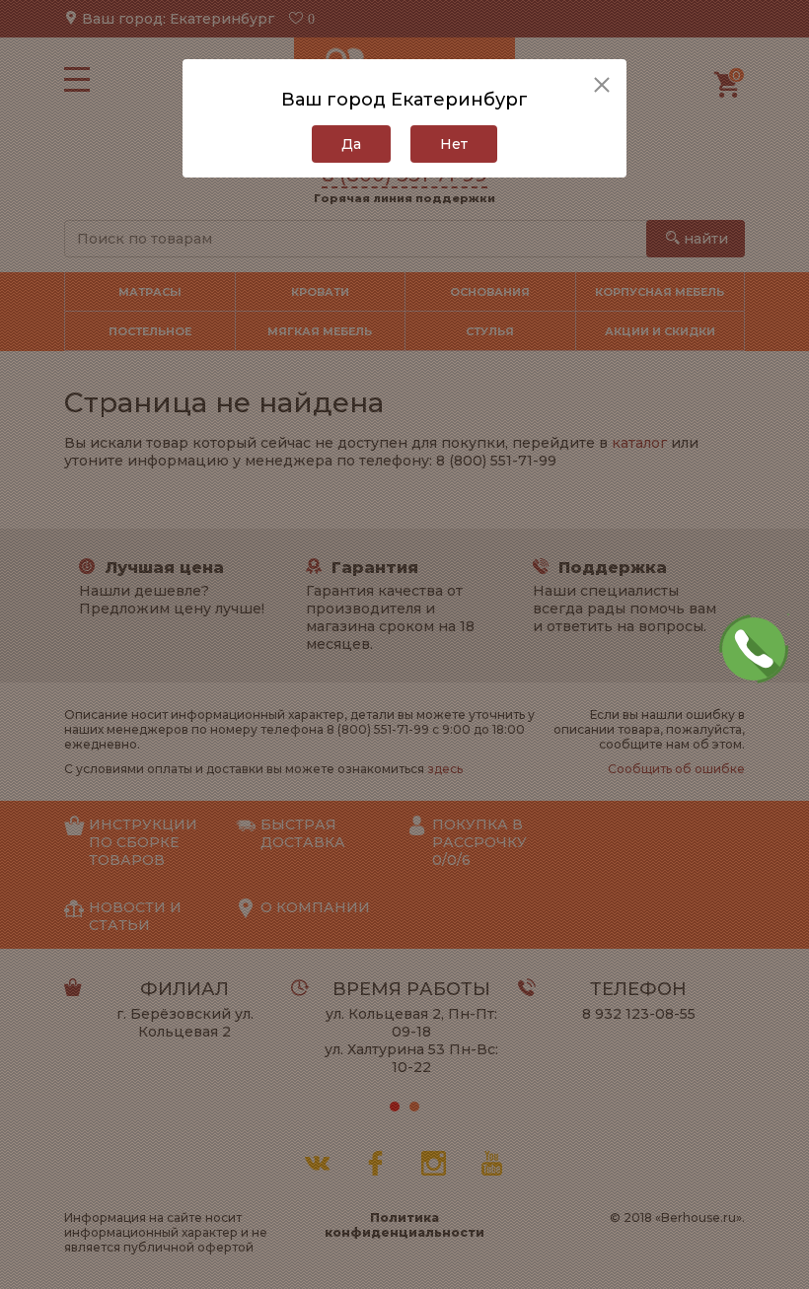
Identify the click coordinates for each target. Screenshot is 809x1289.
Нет (454, 144)
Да (351, 144)
